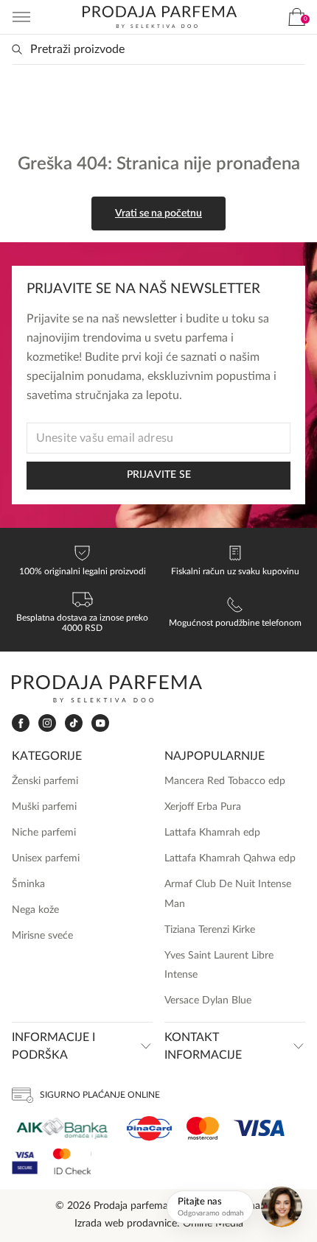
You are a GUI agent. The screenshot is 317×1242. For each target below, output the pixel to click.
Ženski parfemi (45, 781)
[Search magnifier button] (17, 49)
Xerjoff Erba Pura (202, 807)
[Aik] (62, 1128)
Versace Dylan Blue (207, 1000)
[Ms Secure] (72, 1161)
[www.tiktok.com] (74, 723)
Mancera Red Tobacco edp (224, 781)
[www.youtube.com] (100, 723)
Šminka (28, 884)
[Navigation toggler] (21, 17)
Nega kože (35, 910)
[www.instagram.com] (47, 723)
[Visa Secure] (25, 1161)
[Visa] (259, 1128)
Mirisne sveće (42, 936)
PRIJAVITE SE (159, 475)
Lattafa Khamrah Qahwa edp (230, 858)
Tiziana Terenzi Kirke (209, 930)
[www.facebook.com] (20, 723)
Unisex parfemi (46, 858)
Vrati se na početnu (158, 213)
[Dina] (149, 1128)
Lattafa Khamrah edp (212, 833)
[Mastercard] (203, 1128)
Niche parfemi (44, 833)
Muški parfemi (44, 807)
